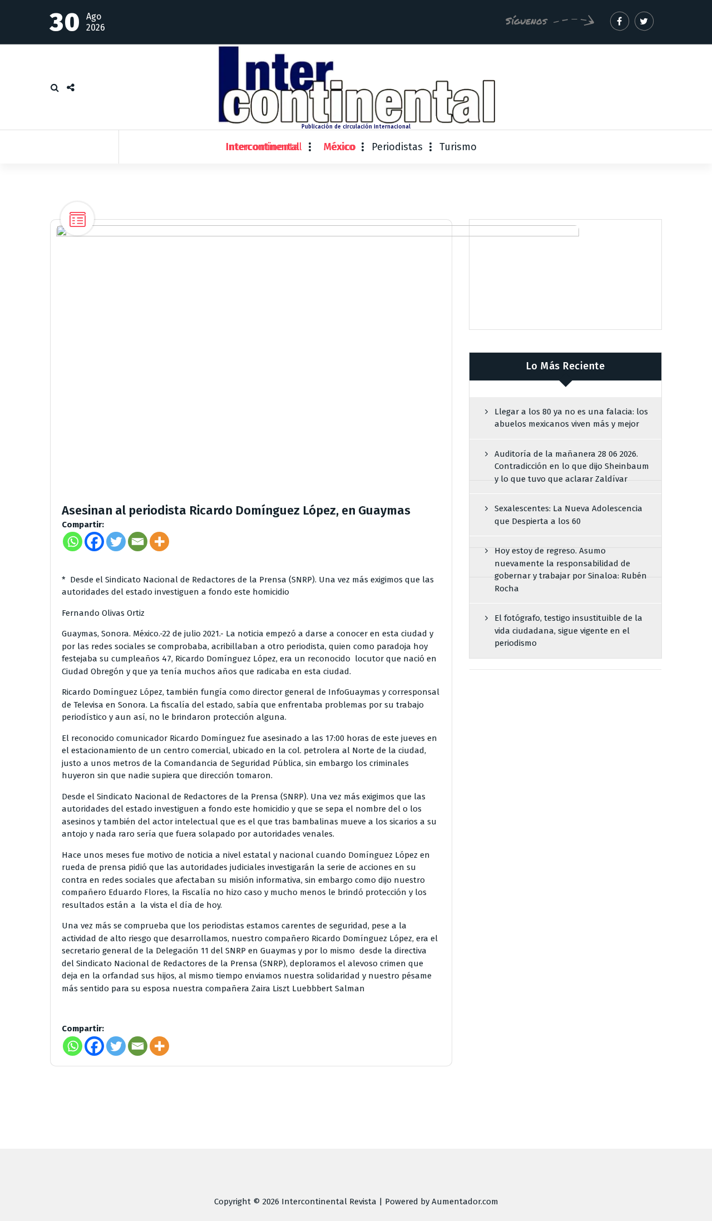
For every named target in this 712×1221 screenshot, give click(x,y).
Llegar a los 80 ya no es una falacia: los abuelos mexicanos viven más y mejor (571, 418)
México (339, 147)
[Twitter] (116, 541)
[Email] (137, 541)
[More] (159, 541)
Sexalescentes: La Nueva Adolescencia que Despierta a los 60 (568, 514)
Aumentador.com (465, 1202)
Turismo (458, 147)
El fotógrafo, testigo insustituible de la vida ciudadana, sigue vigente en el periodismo (568, 630)
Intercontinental (264, 147)
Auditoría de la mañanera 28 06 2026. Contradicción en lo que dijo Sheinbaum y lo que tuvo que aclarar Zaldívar (572, 466)
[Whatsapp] (72, 541)
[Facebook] (94, 541)
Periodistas (397, 147)
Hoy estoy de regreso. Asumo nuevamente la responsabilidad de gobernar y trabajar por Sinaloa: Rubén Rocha (571, 570)
